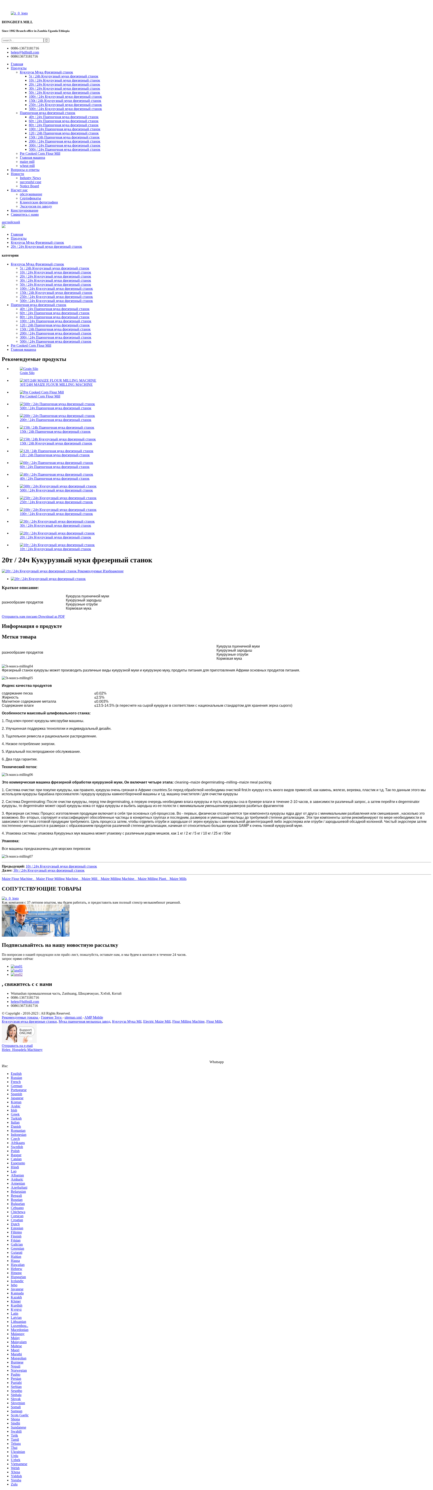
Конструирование (24, 210)
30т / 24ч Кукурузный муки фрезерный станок (64, 88)
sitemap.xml (73, 1017)
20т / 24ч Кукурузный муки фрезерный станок (64, 84)
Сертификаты (30, 198)
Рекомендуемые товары (20, 1017)
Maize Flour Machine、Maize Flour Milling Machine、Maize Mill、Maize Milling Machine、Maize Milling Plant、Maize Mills (94, 879)
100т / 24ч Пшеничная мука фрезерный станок (64, 129)
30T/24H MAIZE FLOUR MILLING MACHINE (56, 384)
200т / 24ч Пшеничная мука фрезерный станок (64, 141)
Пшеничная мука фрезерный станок (47, 113)
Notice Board (29, 186)
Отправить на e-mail (17, 1046)
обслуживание (31, 194)
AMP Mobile (93, 1017)
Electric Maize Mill (156, 1021)
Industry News (30, 178)
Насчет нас (19, 190)
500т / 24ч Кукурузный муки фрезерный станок (65, 109)
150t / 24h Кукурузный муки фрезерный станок (65, 101)
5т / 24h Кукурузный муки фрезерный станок (63, 76)
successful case (30, 182)
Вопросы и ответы (25, 170)
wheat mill (27, 166)
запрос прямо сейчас (17, 959)
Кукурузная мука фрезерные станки (29, 1021)
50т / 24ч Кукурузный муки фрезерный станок (64, 92)
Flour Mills (214, 1021)
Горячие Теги (51, 1017)
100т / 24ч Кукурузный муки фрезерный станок (65, 96)
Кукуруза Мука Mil (126, 1021)
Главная (17, 64)
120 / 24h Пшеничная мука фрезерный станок (64, 133)
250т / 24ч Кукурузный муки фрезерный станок (65, 105)
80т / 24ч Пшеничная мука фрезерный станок (64, 125)
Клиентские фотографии (39, 202)
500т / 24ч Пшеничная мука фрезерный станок (64, 149)
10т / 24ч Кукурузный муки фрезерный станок (64, 80)
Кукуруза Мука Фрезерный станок (46, 72)
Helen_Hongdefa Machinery (22, 1050)
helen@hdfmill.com (25, 1001)
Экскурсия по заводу (36, 206)
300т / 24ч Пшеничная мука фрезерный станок (64, 145)
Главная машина (32, 157)
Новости (17, 174)
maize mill (27, 162)
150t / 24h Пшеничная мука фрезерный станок (64, 137)
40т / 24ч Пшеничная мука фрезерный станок (64, 117)
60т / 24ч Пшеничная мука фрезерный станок (64, 121)
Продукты (19, 68)
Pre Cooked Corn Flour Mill (40, 153)
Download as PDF (51, 616)
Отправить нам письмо (20, 616)
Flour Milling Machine (188, 1021)
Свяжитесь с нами (25, 214)
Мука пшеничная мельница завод (84, 1021)
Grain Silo (27, 373)
